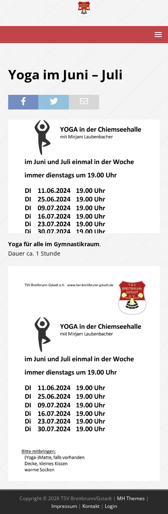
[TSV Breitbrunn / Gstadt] (84, 13)
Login (111, 506)
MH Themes (131, 498)
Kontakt (90, 506)
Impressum (64, 506)
